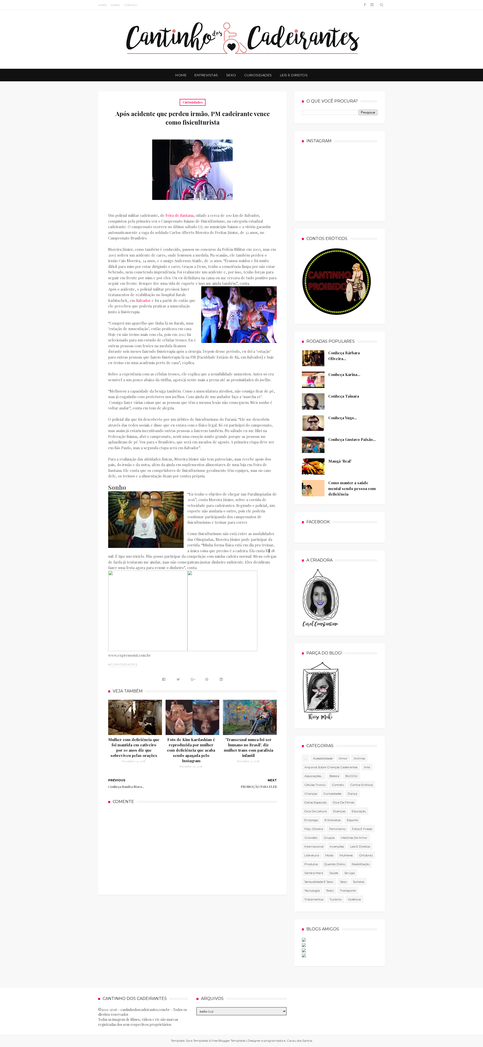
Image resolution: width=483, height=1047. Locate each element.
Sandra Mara (313, 873)
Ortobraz (366, 855)
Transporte (348, 890)
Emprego (311, 820)
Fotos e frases (362, 829)
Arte (367, 767)
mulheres (346, 855)
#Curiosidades (122, 664)
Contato (130, 5)
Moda (329, 855)
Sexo (231, 75)
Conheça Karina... (344, 374)
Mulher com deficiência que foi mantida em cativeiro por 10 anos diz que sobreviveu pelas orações (133, 747)
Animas (359, 758)
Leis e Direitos (294, 75)
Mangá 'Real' (340, 461)
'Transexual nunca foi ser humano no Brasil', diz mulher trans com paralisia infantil (248, 747)
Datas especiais (315, 802)
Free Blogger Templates (229, 1040)
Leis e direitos (360, 846)
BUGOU (351, 776)
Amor (343, 758)
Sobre (115, 5)
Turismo (336, 899)
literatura (311, 855)
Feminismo (337, 829)
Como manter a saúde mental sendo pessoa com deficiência (352, 488)
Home (102, 5)
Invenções (337, 846)
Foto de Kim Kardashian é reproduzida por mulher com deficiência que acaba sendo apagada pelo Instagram (191, 750)
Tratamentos (313, 899)
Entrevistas (206, 75)
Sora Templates (197, 1040)
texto (330, 890)
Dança (352, 793)
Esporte (352, 820)
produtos (311, 864)
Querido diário (334, 864)
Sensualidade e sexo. (319, 882)
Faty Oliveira (313, 829)
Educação (359, 811)
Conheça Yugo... (342, 417)
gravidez (310, 838)
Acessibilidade (323, 758)
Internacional (314, 846)
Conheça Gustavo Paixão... (352, 439)
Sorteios (358, 882)
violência (354, 899)
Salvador (143, 300)
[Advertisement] (192, 848)
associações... (313, 776)
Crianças (310, 793)
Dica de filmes (343, 802)
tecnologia (312, 890)
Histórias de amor (354, 838)
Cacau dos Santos (299, 1040)
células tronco (315, 785)
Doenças (339, 811)
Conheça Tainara (343, 396)
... (305, 758)
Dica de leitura (315, 811)
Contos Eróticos (361, 785)
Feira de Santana (179, 215)
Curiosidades (258, 75)
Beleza (334, 776)
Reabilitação (361, 864)
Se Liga (349, 873)
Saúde (333, 873)
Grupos (329, 838)
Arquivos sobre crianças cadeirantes (330, 767)
